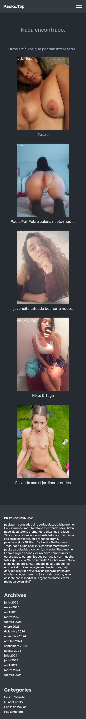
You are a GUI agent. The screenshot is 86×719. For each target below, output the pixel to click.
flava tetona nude (25, 535)
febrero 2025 (13, 622)
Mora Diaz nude (49, 531)
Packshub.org (13, 712)
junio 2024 (11, 660)
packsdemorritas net (55, 546)
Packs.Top (14, 6)
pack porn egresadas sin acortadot (27, 524)
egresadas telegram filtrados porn (26, 556)
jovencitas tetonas (48, 567)
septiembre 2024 (15, 646)
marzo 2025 (12, 617)
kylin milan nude (24, 567)
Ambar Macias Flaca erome (55, 549)
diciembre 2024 (14, 631)
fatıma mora (55, 574)
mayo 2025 (11, 607)
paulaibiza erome (62, 524)
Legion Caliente (14, 697)
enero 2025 (11, 626)
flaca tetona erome (24, 531)
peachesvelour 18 (16, 542)
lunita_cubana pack (39, 564)
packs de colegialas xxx (20, 549)
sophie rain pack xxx (26, 546)
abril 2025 (10, 612)
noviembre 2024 (15, 636)
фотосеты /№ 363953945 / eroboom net (39, 560)
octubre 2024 (13, 641)
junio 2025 (11, 602)
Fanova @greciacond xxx (21, 553)
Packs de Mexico (15, 707)
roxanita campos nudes (54, 553)
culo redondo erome (45, 539)
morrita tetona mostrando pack (44, 528)
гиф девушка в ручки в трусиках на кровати (36, 569)
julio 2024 (10, 655)
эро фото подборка (17, 539)
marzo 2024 (12, 670)
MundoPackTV (13, 702)
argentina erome (49, 578)
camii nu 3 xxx (36, 574)
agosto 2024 (12, 651)
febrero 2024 (13, 675)
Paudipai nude (13, 528)
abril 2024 (11, 665)
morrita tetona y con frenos (56, 535)
